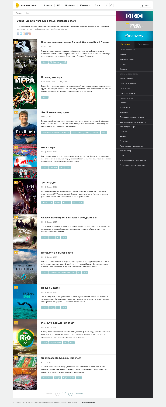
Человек (123, 103)
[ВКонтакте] (18, 33)
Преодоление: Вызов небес (57, 252)
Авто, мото (124, 141)
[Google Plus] (29, 33)
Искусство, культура (128, 93)
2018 (104, 132)
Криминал (124, 112)
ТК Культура (54, 62)
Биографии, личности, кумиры (132, 117)
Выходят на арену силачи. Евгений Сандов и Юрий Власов (75, 42)
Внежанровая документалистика (62, 273)
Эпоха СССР (76, 132)
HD (58, 5)
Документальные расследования (133, 122)
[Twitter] (21, 33)
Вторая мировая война (129, 74)
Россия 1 (96, 132)
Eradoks (26, 5)
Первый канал (55, 343)
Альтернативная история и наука (133, 160)
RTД (52, 237)
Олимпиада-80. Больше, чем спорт (61, 358)
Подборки (70, 5)
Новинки (47, 5)
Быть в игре (48, 147)
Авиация (123, 136)
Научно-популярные (128, 50)
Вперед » (79, 394)
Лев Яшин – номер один (55, 112)
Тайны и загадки (126, 79)
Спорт (45, 62)
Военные (123, 69)
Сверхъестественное (128, 83)
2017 (64, 237)
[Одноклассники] (24, 33)
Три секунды (48, 182)
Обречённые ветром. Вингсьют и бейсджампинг (69, 217)
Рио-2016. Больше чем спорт (57, 323)
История (123, 64)
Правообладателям (87, 402)
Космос (123, 55)
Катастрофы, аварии (128, 127)
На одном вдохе (50, 288)
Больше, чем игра (51, 77)
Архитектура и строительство (131, 146)
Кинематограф (125, 151)
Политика (123, 132)
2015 (64, 62)
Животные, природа (127, 59)
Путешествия (125, 88)
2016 (85, 273)
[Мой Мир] (26, 33)
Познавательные (126, 98)
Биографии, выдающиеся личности (56, 132)
